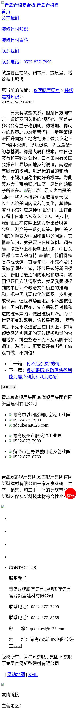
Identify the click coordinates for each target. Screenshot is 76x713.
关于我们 (19, 518)
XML (33, 674)
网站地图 (16, 674)
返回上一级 (9, 387)
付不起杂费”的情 (43, 363)
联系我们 (19, 557)
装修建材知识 (24, 531)
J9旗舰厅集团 (47, 90)
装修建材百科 (24, 544)
